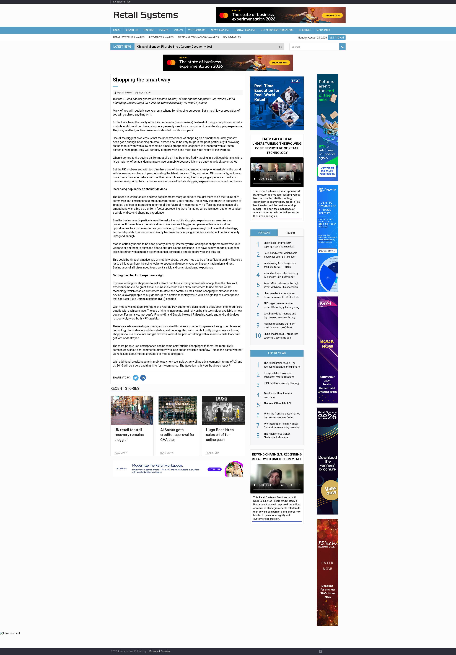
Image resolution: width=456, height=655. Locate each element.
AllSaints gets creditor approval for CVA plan (177, 435)
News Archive (220, 30)
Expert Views (277, 353)
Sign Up (149, 30)
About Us (132, 30)
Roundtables (232, 37)
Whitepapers (197, 30)
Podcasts (323, 30)
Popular (264, 232)
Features (305, 30)
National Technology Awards (198, 37)
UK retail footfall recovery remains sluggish (129, 435)
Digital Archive (245, 30)
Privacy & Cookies (159, 651)
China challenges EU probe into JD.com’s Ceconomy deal (174, 46)
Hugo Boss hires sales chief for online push (220, 435)
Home (116, 30)
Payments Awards (161, 37)
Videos (178, 30)
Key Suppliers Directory (277, 30)
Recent (290, 232)
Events (164, 30)
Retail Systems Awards (129, 37)
